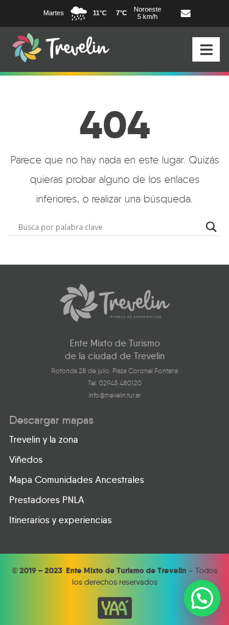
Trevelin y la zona (43, 439)
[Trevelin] (115, 303)
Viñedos (26, 459)
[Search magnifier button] (211, 226)
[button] (202, 598)
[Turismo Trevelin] (60, 47)
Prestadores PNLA (46, 500)
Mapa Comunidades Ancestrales (76, 479)
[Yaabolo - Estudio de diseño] (115, 608)
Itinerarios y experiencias (60, 520)
